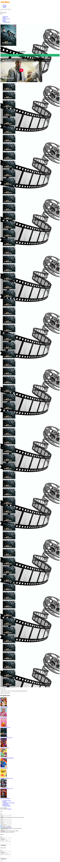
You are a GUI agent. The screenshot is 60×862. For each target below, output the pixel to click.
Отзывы (4, 20)
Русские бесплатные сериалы (9, 802)
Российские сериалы (7, 800)
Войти (2, 817)
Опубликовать (3, 845)
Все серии (2, 57)
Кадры (4, 19)
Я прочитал (7, 827)
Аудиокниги (5, 803)
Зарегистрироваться (4, 828)
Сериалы (4, 6)
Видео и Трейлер (6, 18)
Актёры (4, 17)
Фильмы (4, 5)
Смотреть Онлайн (6, 21)
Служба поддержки (7, 805)
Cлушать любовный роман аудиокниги (30, 55)
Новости (4, 7)
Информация (5, 16)
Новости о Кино (6, 804)
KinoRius (9, 808)
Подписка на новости (6, 826)
